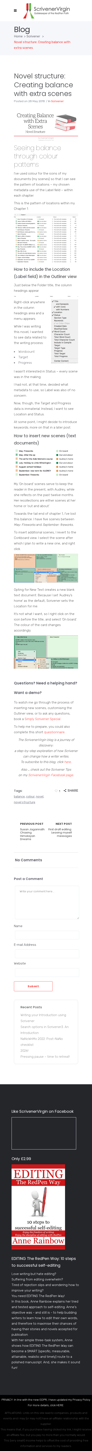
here (67, 762)
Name (18, 926)
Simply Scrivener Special (42, 719)
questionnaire (54, 732)
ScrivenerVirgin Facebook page (50, 775)
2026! (24, 1051)
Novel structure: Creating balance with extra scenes (43, 84)
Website (20, 963)
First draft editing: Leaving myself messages (60, 830)
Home (18, 36)
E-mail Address (25, 945)
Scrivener (33, 36)
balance (19, 796)
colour (30, 796)
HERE (60, 1405)
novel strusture (24, 802)
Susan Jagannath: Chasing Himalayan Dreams (32, 831)
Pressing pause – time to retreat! (45, 1057)
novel (39, 796)
